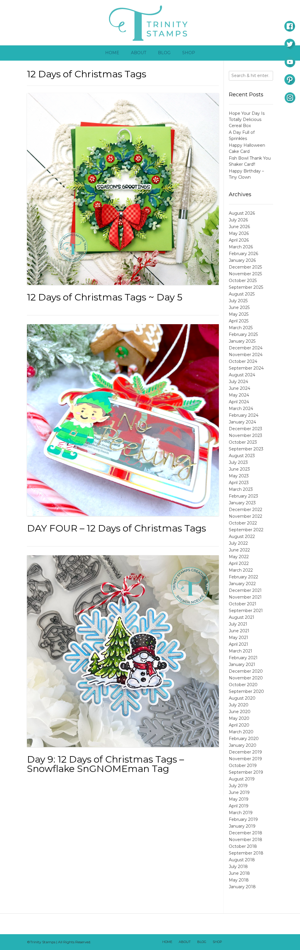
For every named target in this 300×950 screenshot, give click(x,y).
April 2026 (239, 240)
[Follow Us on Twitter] (245, 942)
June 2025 (239, 307)
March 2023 (241, 489)
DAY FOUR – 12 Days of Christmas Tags (116, 528)
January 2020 (242, 745)
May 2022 (239, 556)
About (138, 52)
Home (112, 52)
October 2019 (243, 765)
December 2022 (245, 509)
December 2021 (245, 590)
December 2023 (245, 428)
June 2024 (239, 388)
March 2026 (241, 247)
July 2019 (238, 785)
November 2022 (245, 516)
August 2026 (242, 213)
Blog (164, 52)
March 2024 (241, 408)
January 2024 (242, 422)
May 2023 (239, 476)
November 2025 (245, 273)
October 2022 (243, 523)
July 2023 (238, 462)
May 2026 (239, 233)
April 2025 (238, 321)
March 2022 (241, 570)
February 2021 (243, 657)
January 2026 (242, 260)
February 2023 (243, 496)
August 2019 (242, 779)
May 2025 (238, 314)
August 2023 (242, 455)
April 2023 (239, 482)
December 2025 (245, 267)
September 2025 (246, 287)
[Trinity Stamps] (150, 22)
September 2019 (246, 772)
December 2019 (245, 752)
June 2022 (239, 550)
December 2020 (246, 671)
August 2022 (242, 536)
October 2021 (242, 603)
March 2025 (241, 327)
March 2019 (241, 812)
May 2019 (238, 799)
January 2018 (242, 886)
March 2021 (240, 651)
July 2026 (238, 220)
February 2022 (243, 577)
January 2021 (242, 664)
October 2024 (243, 361)
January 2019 (242, 826)
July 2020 (238, 705)
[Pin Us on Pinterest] (267, 942)
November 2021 (245, 597)
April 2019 (238, 806)
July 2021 (238, 624)
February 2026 (243, 253)
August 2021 (241, 617)
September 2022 (246, 529)
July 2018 (238, 866)
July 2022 (238, 543)
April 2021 (238, 644)
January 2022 (242, 583)
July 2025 (238, 300)
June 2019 (239, 792)
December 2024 (245, 348)
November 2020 (246, 678)
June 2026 (239, 226)
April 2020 (239, 725)
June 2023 (239, 469)
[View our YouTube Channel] (252, 942)
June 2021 (239, 630)
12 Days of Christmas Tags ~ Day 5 (105, 297)
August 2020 (242, 698)
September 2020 (246, 691)
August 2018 (242, 859)
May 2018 (239, 880)
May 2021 (238, 637)
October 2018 (243, 846)
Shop (188, 52)
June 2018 (239, 873)
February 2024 (243, 415)
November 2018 (245, 839)
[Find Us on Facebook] (237, 942)
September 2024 (246, 368)
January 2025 (242, 341)
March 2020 (241, 731)
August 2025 (242, 294)
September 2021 (246, 610)
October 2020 (243, 684)
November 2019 (245, 758)
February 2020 (244, 738)
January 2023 (242, 502)
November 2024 (245, 354)
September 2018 (246, 853)
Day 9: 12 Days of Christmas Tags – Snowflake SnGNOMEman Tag (105, 763)
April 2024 (239, 401)
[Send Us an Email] (229, 942)
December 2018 (245, 832)
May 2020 (239, 718)
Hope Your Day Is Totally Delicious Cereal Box (247, 119)
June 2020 (239, 711)
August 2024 (242, 374)
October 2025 (243, 280)
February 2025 (243, 334)
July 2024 (238, 381)
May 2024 (239, 395)
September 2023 (246, 449)
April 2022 (239, 563)
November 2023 (245, 435)
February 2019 (243, 819)
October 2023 (243, 442)
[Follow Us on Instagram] (260, 942)
